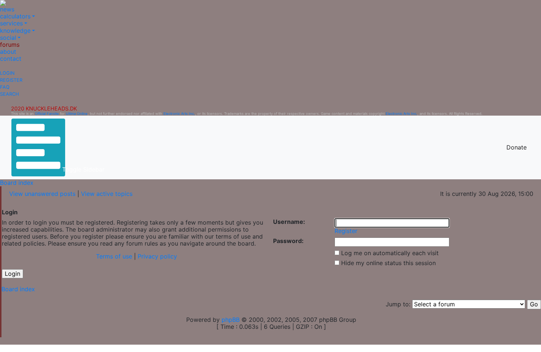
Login (7, 73)
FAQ (5, 87)
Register (11, 80)
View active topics (106, 193)
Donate (516, 147)
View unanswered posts (42, 193)
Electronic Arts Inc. (179, 114)
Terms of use (114, 256)
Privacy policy (157, 256)
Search (9, 94)
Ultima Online (77, 114)
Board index (16, 182)
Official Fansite (47, 114)
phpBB (231, 319)
